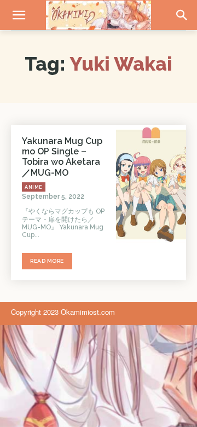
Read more (47, 261)
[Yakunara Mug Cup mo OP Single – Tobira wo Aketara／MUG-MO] (151, 184)
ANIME (34, 187)
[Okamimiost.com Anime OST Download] (98, 15)
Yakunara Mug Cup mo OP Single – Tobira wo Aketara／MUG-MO (62, 157)
